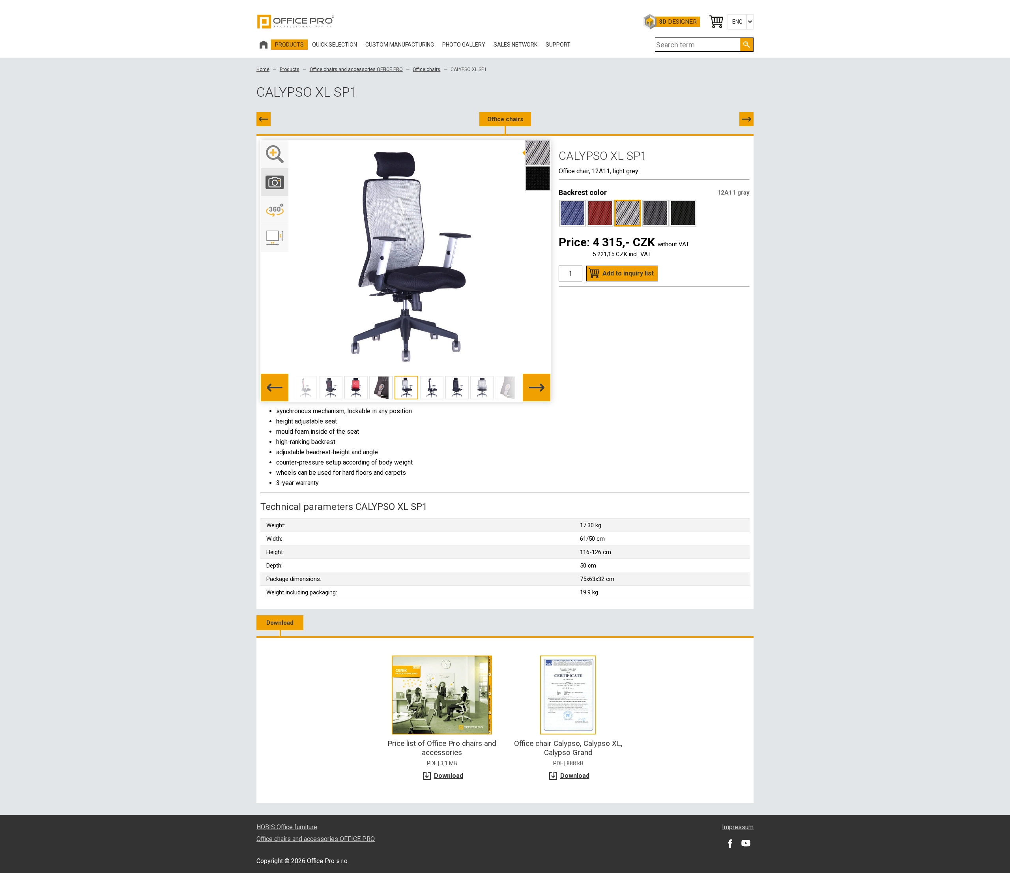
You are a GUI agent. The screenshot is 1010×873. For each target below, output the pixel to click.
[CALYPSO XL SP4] (746, 119)
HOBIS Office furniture (286, 827)
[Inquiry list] (716, 22)
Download (280, 622)
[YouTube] (746, 843)
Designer (678, 21)
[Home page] (263, 44)
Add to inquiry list (628, 273)
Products (289, 69)
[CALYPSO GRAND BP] (263, 119)
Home (262, 69)
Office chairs (426, 69)
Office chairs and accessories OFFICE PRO (356, 69)
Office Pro (295, 22)
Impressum (738, 827)
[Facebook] (730, 843)
